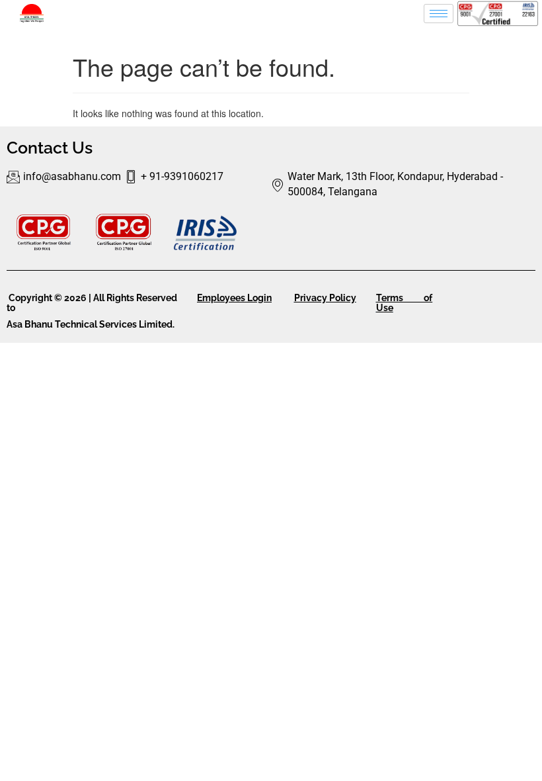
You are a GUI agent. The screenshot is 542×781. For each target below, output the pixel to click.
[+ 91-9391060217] (175, 177)
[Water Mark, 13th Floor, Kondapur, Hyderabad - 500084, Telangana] (403, 184)
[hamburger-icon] (438, 13)
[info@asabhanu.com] (65, 177)
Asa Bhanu (31, 324)
